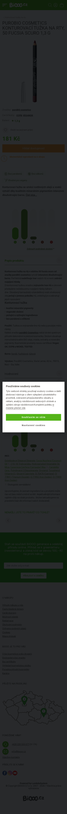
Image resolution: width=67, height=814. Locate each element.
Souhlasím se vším (33, 417)
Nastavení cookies (33, 425)
